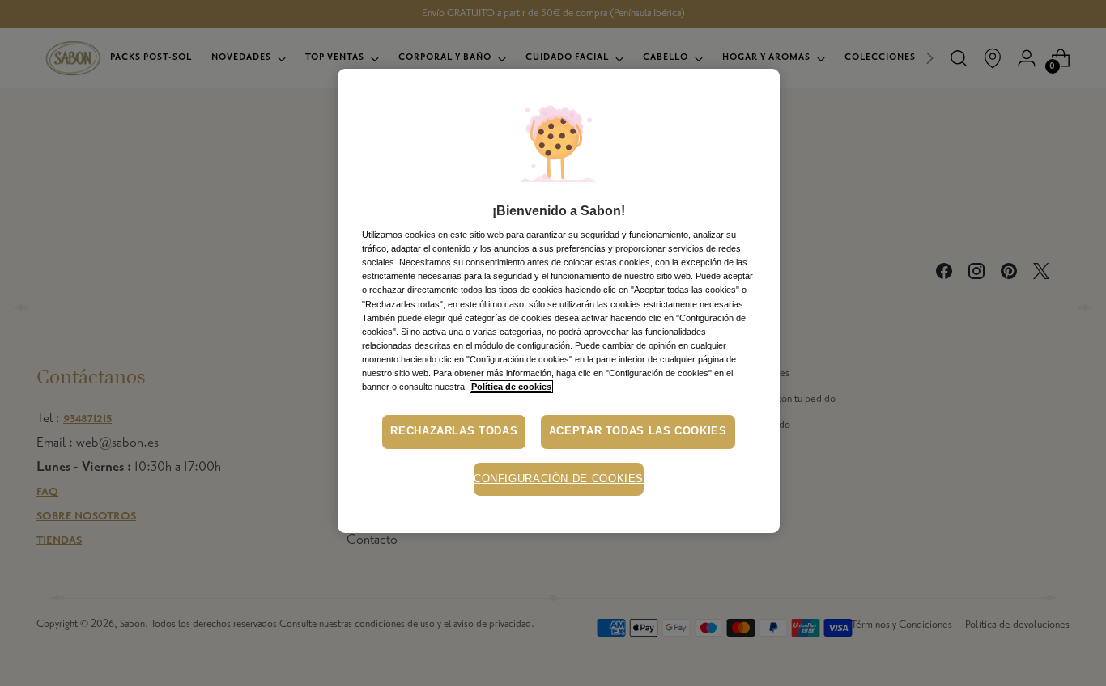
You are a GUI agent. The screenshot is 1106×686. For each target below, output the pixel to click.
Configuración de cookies (559, 479)
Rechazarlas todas (453, 431)
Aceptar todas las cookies (638, 431)
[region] (559, 301)
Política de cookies (511, 387)
